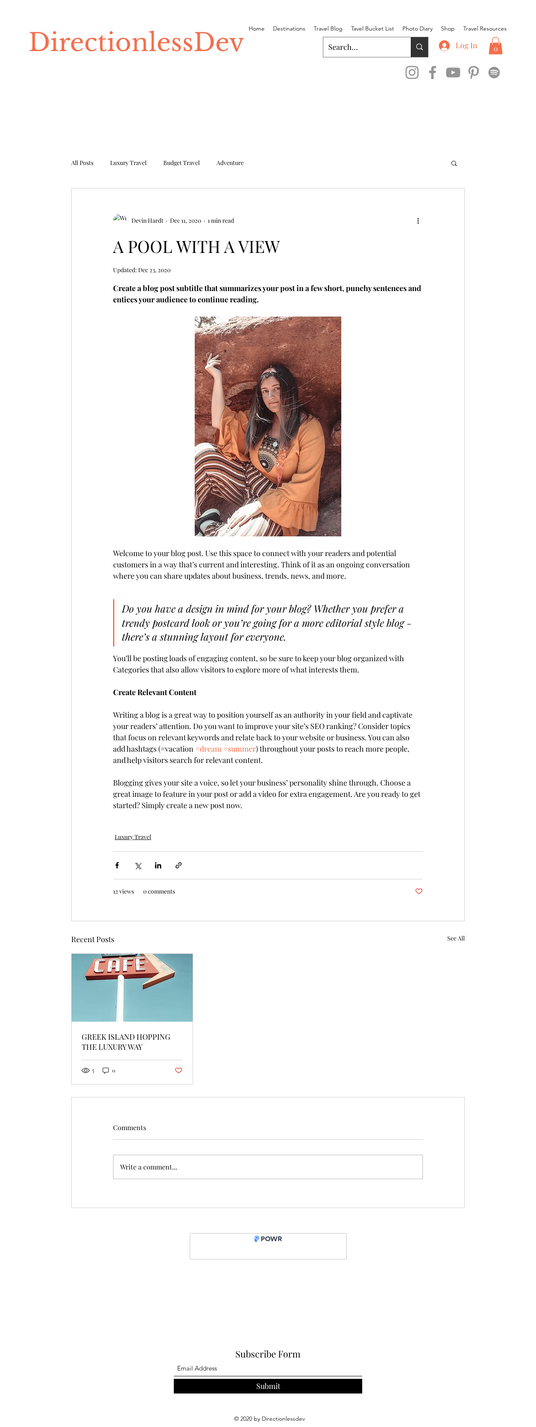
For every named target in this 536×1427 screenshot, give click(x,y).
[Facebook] (432, 72)
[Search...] (419, 47)
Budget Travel (181, 163)
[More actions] (418, 220)
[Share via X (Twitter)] (138, 865)
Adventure (230, 163)
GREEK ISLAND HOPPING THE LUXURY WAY (126, 1042)
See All (456, 938)
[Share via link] (179, 865)
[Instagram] (412, 72)
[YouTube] (453, 72)
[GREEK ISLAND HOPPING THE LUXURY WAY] (132, 988)
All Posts (82, 163)
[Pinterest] (473, 72)
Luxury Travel (128, 163)
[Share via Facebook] (117, 865)
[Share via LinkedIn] (158, 865)
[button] (495, 45)
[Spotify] (494, 72)
